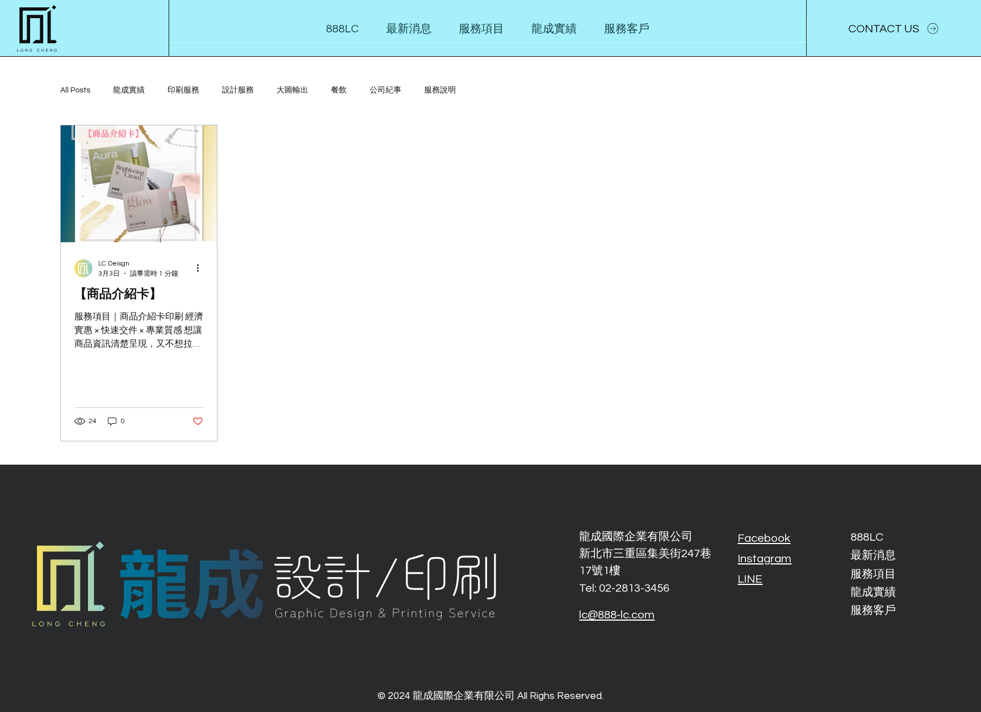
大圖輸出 (292, 90)
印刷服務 (183, 90)
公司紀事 (385, 90)
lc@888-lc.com (617, 615)
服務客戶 (873, 610)
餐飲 (339, 90)
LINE (749, 579)
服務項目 (873, 574)
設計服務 (238, 90)
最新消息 (873, 555)
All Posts (75, 90)
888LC (866, 537)
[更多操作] (201, 268)
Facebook (763, 538)
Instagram (764, 558)
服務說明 (440, 90)
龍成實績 (129, 90)
